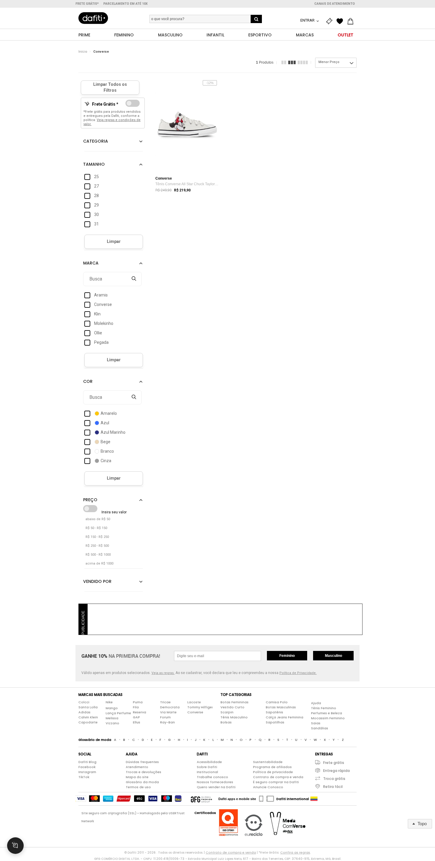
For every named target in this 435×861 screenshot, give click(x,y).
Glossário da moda (142, 782)
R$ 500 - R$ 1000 (98, 555)
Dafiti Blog (87, 762)
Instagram (87, 772)
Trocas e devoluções (143, 772)
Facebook (87, 767)
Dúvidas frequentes (142, 762)
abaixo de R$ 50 (98, 519)
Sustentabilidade (268, 762)
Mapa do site (137, 777)
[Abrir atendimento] (15, 845)
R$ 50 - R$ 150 (96, 528)
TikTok (83, 777)
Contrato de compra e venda (278, 777)
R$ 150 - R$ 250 (97, 537)
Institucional (207, 772)
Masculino (333, 656)
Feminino (287, 656)
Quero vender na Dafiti (216, 787)
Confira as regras (295, 852)
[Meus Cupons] (330, 21)
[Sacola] (352, 21)
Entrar (307, 20)
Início (82, 52)
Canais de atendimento (334, 4)
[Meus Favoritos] (341, 21)
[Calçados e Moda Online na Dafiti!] (93, 18)
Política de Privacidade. (298, 673)
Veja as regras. (163, 673)
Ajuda (316, 703)
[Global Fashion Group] (201, 798)
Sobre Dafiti (207, 767)
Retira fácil (333, 786)
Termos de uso (138, 787)
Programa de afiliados (272, 767)
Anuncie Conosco (268, 787)
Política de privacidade (273, 772)
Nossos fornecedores (215, 782)
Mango (112, 708)
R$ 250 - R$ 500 (97, 546)
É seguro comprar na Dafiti (276, 782)
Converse (101, 52)
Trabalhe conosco (212, 777)
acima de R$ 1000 (99, 563)
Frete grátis (333, 762)
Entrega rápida (336, 770)
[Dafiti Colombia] (314, 798)
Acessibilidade (209, 762)
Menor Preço (328, 62)
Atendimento (137, 767)
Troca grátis (334, 778)
